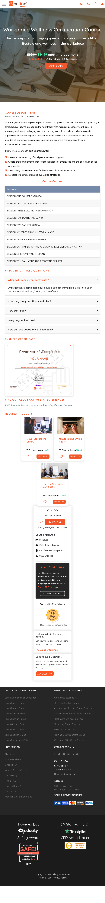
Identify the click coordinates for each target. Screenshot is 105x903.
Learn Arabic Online (15, 713)
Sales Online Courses (64, 729)
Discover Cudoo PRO (52, 593)
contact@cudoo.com (66, 774)
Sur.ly (33, 859)
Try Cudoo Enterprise (47, 650)
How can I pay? (17, 310)
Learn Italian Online (14, 729)
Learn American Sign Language (20, 697)
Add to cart (43, 456)
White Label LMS (13, 759)
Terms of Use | (45, 877)
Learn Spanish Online (15, 734)
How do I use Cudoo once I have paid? (30, 329)
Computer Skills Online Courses (69, 740)
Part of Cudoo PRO (52, 567)
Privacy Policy (60, 877)
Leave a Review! (13, 786)
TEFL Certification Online (66, 703)
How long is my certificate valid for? (29, 301)
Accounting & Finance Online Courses (73, 708)
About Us (9, 754)
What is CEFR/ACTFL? (16, 770)
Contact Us (10, 791)
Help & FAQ (10, 780)
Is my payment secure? (21, 320)
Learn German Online (15, 724)
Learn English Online (15, 703)
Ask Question (44, 673)
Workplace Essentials (65, 697)
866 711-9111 (62, 766)
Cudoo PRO (43, 587)
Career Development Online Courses (72, 713)
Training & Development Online (69, 734)
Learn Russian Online (15, 719)
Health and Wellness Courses (68, 719)
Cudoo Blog (11, 775)
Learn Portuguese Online (17, 740)
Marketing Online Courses (67, 724)
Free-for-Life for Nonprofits (18, 796)
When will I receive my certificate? (28, 280)
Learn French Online (15, 708)
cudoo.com (28, 853)
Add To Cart (56, 65)
